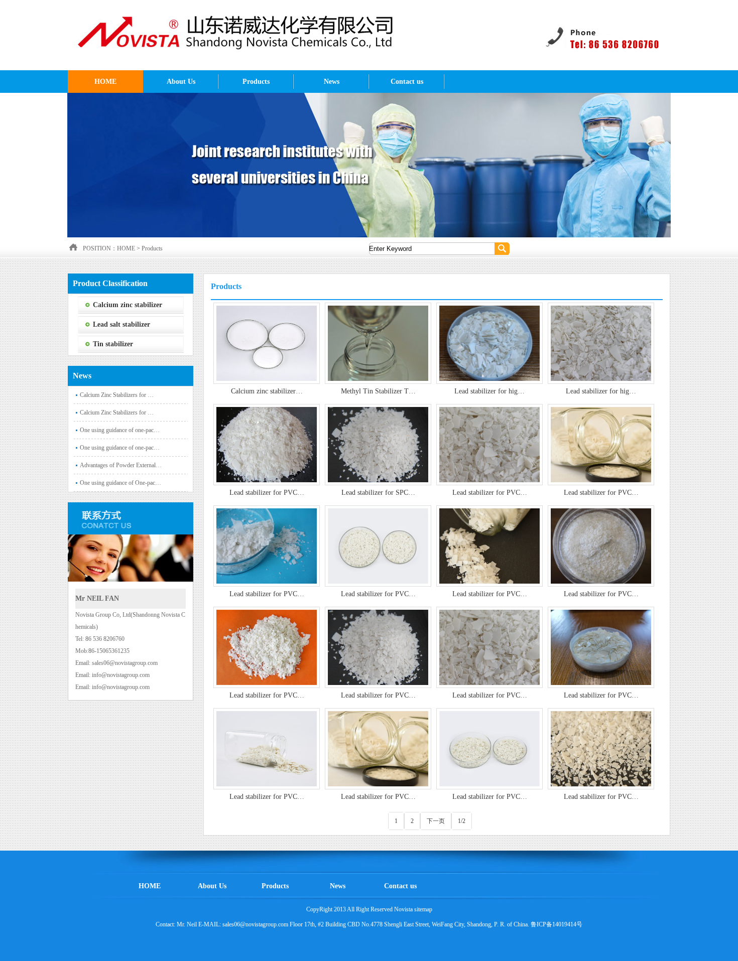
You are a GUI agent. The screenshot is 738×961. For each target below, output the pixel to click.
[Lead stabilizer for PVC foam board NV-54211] (601, 444)
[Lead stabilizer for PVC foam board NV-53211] (378, 545)
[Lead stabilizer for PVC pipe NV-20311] (601, 748)
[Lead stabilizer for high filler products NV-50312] (601, 342)
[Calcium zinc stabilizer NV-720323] (266, 342)
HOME (105, 81)
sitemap (423, 909)
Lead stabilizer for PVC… (266, 492)
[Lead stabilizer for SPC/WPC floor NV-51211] (378, 444)
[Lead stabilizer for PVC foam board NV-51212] (601, 545)
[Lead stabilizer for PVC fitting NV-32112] (601, 646)
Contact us (407, 81)
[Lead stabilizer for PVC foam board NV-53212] (266, 545)
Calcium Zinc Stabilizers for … (117, 394)
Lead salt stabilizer (121, 324)
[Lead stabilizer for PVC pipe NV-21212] (489, 748)
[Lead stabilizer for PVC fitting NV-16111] (266, 646)
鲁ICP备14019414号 (556, 924)
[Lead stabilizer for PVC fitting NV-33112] (489, 646)
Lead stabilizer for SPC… (378, 492)
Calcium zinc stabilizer (127, 305)
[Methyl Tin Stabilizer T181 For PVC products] (378, 342)
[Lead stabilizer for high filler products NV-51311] (489, 342)
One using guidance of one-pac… (120, 430)
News (331, 81)
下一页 (436, 821)
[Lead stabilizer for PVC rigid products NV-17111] (266, 444)
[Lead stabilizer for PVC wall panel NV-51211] (489, 444)
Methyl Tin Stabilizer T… (378, 391)
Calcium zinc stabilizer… (267, 391)
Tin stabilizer (113, 344)
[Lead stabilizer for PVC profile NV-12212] (378, 646)
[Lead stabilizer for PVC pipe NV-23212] (266, 748)
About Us (181, 81)
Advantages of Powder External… (121, 465)
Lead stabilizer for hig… (489, 391)
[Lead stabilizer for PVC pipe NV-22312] (378, 748)
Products (256, 81)
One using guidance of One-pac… (120, 482)
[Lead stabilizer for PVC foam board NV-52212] (489, 545)
